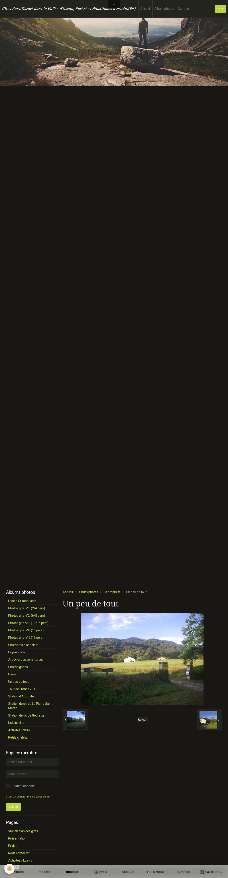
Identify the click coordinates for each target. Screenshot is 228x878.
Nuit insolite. (16, 723)
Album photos (164, 8)
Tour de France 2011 (22, 689)
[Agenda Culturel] (211, 872)
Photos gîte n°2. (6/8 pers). (27, 615)
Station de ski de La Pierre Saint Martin (30, 706)
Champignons (18, 667)
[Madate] (44, 872)
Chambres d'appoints (23, 645)
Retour (142, 719)
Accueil (145, 8)
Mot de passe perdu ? (39, 796)
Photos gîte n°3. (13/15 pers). (28, 623)
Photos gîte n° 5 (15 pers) (26, 637)
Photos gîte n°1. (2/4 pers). (27, 608)
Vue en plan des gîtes (23, 831)
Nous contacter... (19, 853)
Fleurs (12, 674)
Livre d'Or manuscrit (22, 601)
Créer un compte (15, 796)
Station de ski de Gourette (26, 715)
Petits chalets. (18, 737)
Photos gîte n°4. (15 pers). (26, 630)
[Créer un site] (16, 872)
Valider (13, 807)
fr (219, 9)
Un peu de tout (18, 681)
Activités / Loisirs (20, 860)
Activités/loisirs (19, 730)
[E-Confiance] (156, 872)
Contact (183, 8)
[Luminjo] (183, 872)
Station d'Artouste (21, 696)
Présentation (17, 838)
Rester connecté (23, 786)
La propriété (112, 592)
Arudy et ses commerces (25, 659)
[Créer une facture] (128, 872)
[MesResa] (72, 872)
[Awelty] (100, 872)
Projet (12, 846)
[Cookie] (9, 869)
